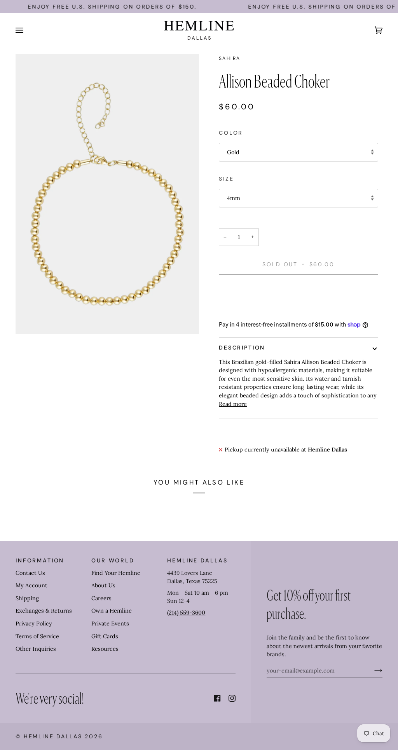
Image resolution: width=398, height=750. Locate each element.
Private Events (110, 623)
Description (242, 347)
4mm (233, 198)
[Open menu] (27, 30)
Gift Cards (104, 636)
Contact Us (30, 572)
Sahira (230, 58)
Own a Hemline (111, 610)
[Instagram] (232, 698)
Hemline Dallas (53, 736)
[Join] (372, 670)
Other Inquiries (36, 648)
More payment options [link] (249, 310)
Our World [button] (112, 560)
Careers (101, 598)
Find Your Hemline (115, 572)
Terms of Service (37, 636)
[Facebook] (217, 698)
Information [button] (40, 560)
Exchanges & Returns (44, 610)
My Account (31, 585)
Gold (233, 152)
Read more (233, 403)
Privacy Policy (34, 623)
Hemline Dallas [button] (197, 560)
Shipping (27, 598)
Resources (105, 648)
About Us (103, 585)
